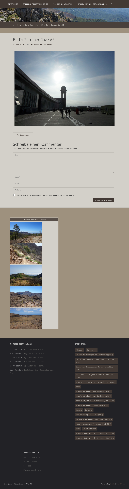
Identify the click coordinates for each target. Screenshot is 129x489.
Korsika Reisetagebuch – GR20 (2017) (89, 415)
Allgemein (79, 350)
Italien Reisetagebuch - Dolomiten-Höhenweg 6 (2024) (95, 382)
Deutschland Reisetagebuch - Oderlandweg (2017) (94, 355)
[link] (111, 4)
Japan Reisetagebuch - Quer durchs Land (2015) (93, 396)
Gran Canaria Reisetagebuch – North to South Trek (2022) (94, 376)
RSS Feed (27, 466)
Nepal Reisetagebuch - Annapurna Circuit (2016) (93, 424)
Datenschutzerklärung (32, 470)
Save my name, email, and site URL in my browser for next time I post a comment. (45, 195)
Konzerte (88, 410)
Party (20, 25)
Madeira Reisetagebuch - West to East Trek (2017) (94, 419)
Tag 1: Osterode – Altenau (33, 349)
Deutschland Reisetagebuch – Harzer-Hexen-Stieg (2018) (94, 368)
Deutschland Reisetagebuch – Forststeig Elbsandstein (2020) (95, 360)
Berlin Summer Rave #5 (34, 25)
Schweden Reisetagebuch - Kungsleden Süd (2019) (95, 433)
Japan (78, 387)
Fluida (112, 484)
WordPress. (121, 484)
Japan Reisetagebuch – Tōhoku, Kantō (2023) (92, 405)
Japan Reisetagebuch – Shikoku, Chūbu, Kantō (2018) (95, 401)
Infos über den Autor (31, 457)
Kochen (79, 410)
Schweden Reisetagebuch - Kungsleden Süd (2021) (95, 438)
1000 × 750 (20, 44)
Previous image (23, 135)
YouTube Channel (30, 461)
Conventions (91, 350)
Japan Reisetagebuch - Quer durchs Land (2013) (93, 391)
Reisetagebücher (89, 428)
